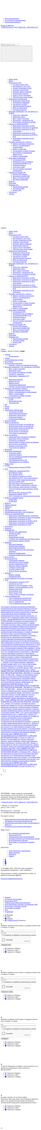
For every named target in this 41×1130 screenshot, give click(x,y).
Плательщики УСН (15, 591)
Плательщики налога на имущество (21, 428)
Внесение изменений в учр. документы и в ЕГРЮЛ (22, 367)
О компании (9, 911)
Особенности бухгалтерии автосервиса (18, 826)
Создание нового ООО (20, 84)
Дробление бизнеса (19, 165)
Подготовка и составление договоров (21, 842)
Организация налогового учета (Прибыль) (19, 512)
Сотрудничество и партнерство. (19, 851)
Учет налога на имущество (18, 433)
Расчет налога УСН (15, 593)
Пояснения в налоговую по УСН (24, 133)
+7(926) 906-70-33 (32, 27)
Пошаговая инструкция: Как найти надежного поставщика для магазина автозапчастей (20, 820)
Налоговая (12, 183)
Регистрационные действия (18, 840)
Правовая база (13, 185)
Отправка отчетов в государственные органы (24, 838)
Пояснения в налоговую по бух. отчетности (23, 515)
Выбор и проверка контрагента (23, 144)
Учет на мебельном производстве (20, 598)
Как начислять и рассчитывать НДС (21, 483)
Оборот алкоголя (10, 505)
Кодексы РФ (17, 190)
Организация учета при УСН (19, 582)
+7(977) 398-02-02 (19, 27)
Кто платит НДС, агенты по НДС (20, 492)
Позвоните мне (6, 945)
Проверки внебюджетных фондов (20, 555)
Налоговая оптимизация (17, 158)
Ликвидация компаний (12, 22)
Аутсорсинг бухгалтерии (13, 899)
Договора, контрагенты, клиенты (20, 142)
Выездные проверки (16, 544)
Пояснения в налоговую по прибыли (25, 127)
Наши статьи (13, 79)
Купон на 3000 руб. (7, 25)
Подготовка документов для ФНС (24, 122)
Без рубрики (9, 361)
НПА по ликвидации (20, 108)
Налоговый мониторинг (17, 548)
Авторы (11, 194)
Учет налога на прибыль (17, 447)
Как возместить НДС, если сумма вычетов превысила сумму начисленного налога (23, 479)
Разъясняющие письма (20, 187)
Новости (12, 181)
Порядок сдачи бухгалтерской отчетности (23, 365)
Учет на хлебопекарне (16, 601)
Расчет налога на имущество (18, 430)
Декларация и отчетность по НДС (20, 476)
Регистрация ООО (15, 83)
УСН (6, 580)
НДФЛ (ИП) (13, 499)
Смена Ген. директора (20, 115)
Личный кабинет (10, 421)
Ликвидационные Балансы (22, 106)
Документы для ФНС (20, 104)
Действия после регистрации (23, 97)
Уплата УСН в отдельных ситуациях (21, 594)
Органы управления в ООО (22, 88)
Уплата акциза (14, 356)
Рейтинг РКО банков (20, 174)
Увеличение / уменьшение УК (23, 120)
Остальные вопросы (19, 110)
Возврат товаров (14, 575)
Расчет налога (9, 557)
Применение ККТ (15, 576)
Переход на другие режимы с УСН (20, 585)
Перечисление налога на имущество (21, 426)
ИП (6, 404)
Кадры (7, 406)
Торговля (8, 573)
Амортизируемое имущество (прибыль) (22, 437)
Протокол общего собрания (22, 92)
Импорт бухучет (14, 381)
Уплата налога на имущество (18, 431)
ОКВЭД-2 (8, 507)
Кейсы (11, 81)
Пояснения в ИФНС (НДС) (18, 494)
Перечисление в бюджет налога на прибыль (24, 442)
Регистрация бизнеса (12, 18)
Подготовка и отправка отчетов (15, 906)
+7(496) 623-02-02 (7, 27)
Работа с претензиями (20, 156)
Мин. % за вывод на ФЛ (21, 178)
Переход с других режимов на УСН (21, 587)
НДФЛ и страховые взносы (14, 498)
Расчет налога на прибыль (18, 444)
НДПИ (7, 465)
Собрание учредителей (20, 90)
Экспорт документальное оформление (22, 387)
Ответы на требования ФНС (18, 124)
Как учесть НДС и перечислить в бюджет (23, 485)
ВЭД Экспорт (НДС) (16, 474)
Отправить (5, 1038)
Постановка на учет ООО (21, 86)
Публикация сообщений (21, 102)
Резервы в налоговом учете (18, 446)
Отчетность (13, 192)
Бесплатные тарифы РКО (21, 176)
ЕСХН (11, 399)
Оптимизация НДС (19, 160)
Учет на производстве (12, 596)
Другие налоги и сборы (13, 397)
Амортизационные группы (14, 360)
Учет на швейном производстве (19, 603)
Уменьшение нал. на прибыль (23, 161)
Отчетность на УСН (15, 584)
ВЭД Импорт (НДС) (15, 473)
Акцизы (7, 354)
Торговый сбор (14, 403)
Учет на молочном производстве (20, 600)
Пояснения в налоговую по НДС (24, 126)
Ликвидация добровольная (18, 99)
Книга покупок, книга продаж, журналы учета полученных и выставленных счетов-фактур (23, 488)
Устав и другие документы (22, 95)
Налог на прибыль (11, 435)
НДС (6, 469)
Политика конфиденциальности (12, 878)
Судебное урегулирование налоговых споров (24, 539)
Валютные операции (16, 379)
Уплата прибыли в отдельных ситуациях (18, 578)
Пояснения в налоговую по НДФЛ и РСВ (23, 521)
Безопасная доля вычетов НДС (19, 471)
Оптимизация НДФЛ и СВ (22, 163)
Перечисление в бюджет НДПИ (19, 467)
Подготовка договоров (12, 908)
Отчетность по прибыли (17, 440)
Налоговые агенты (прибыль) (19, 438)
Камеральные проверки (17, 546)
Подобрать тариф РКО (20, 179)
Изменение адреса (19, 117)
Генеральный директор (20, 93)
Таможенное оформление (17, 385)
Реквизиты (12, 854)
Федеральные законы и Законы (19, 541)
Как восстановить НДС (17, 481)
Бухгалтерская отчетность (13, 363)
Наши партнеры (14, 852)
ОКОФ (7, 508)
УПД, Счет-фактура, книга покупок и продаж (24, 496)
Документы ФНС (19, 188)
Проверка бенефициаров (17, 553)
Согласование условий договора (24, 151)
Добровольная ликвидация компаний (21, 837)
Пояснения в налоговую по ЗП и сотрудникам (24, 517)
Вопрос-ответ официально (18, 532)
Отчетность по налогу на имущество (21, 424)
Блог (10, 844)
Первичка (8, 528)
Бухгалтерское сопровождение (15, 20)
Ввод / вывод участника (21, 118)
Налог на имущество (12, 422)
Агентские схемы (19, 167)
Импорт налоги (14, 383)
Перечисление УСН (15, 589)
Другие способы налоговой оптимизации (23, 456)
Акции (7, 358)
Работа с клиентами (19, 149)
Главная (7, 897)
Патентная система (15, 401)
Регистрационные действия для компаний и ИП (21, 904)
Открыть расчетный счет (17, 172)
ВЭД (6, 378)
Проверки (8, 542)
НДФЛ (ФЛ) (13, 501)
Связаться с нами (7, 991)
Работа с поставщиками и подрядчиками (21, 146)
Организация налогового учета (15, 510)
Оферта (11, 856)
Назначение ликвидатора (21, 101)
